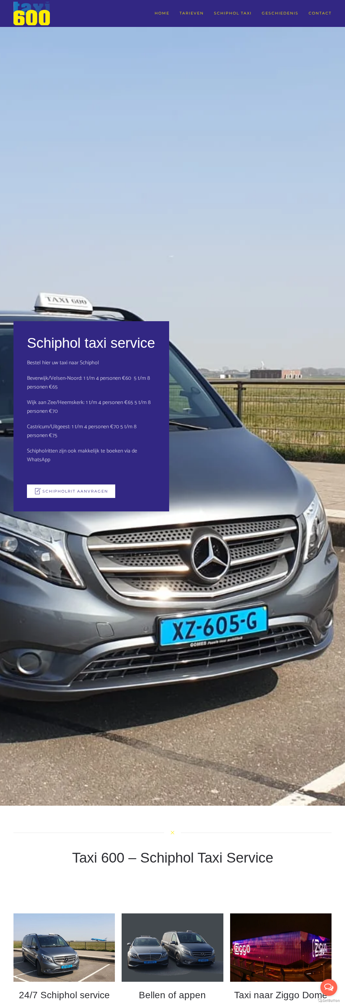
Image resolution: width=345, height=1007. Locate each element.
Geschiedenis (280, 13)
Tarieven (192, 13)
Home (162, 13)
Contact (320, 13)
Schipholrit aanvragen (75, 491)
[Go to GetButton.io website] (329, 1000)
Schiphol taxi (233, 13)
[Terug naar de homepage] (31, 13)
